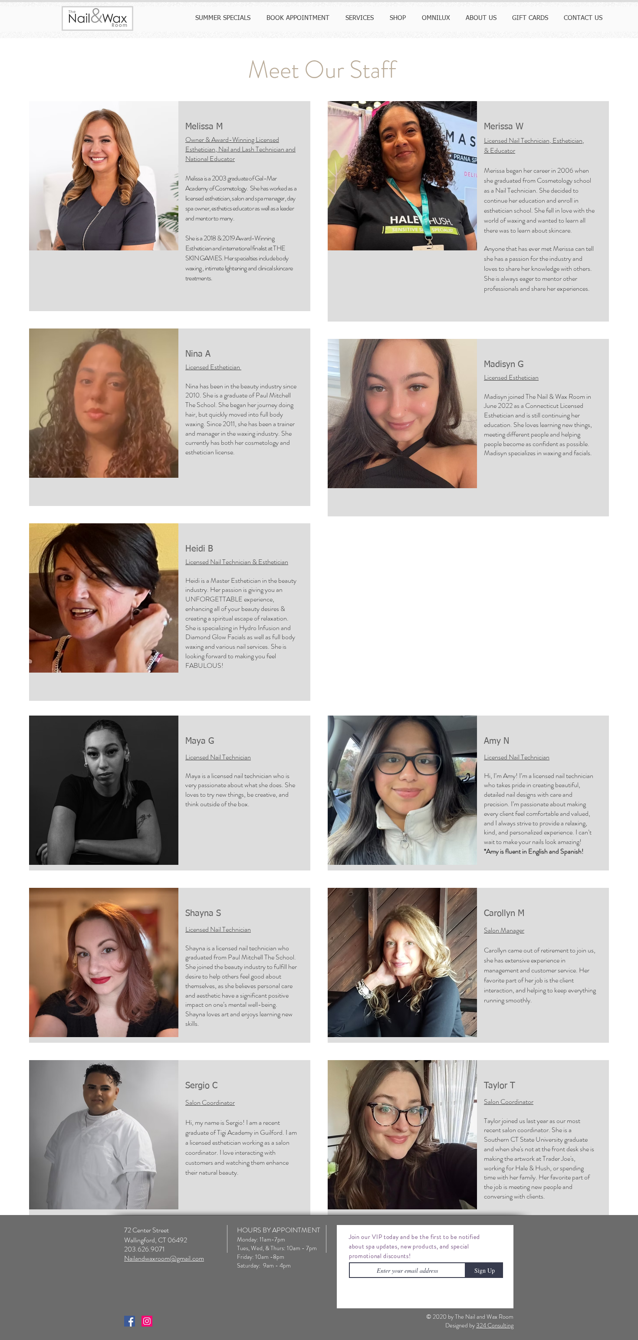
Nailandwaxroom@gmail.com (164, 1258)
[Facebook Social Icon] (129, 1321)
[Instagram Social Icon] (146, 1321)
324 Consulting (494, 1325)
